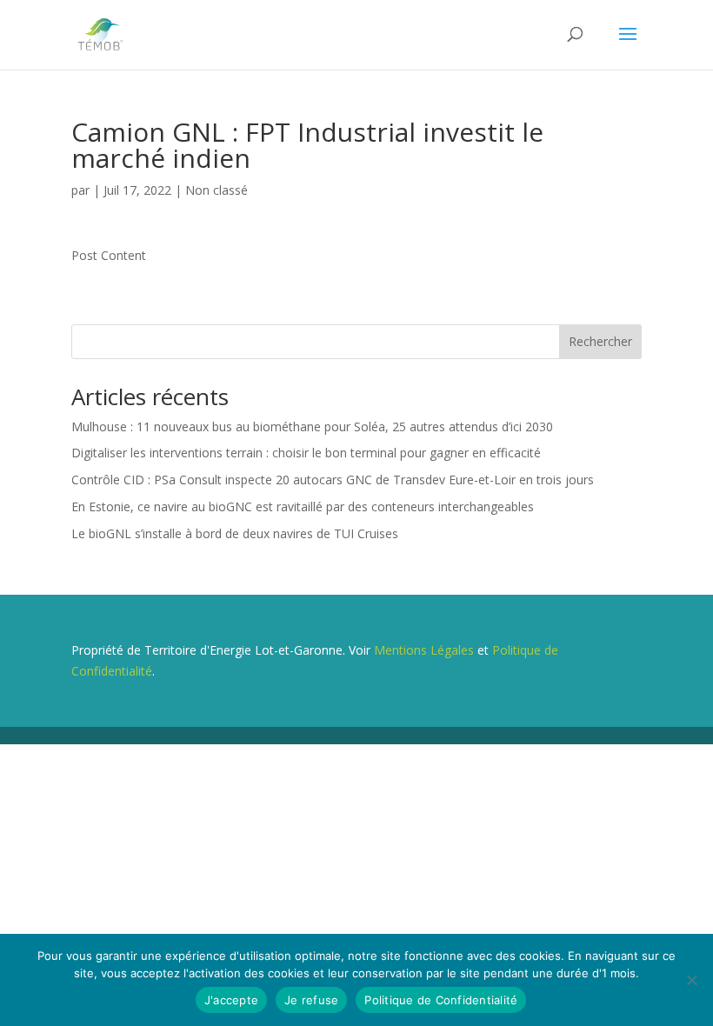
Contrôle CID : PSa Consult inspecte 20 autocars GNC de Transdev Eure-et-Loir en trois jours (332, 479)
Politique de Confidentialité (440, 1000)
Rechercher (600, 341)
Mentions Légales (424, 650)
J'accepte (231, 1000)
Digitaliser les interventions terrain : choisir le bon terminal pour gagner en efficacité (306, 452)
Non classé (216, 190)
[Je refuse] (691, 980)
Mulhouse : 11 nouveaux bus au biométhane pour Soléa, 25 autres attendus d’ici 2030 (312, 426)
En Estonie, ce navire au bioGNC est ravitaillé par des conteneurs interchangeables (302, 506)
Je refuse (311, 1000)
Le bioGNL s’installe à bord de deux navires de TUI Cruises (234, 533)
